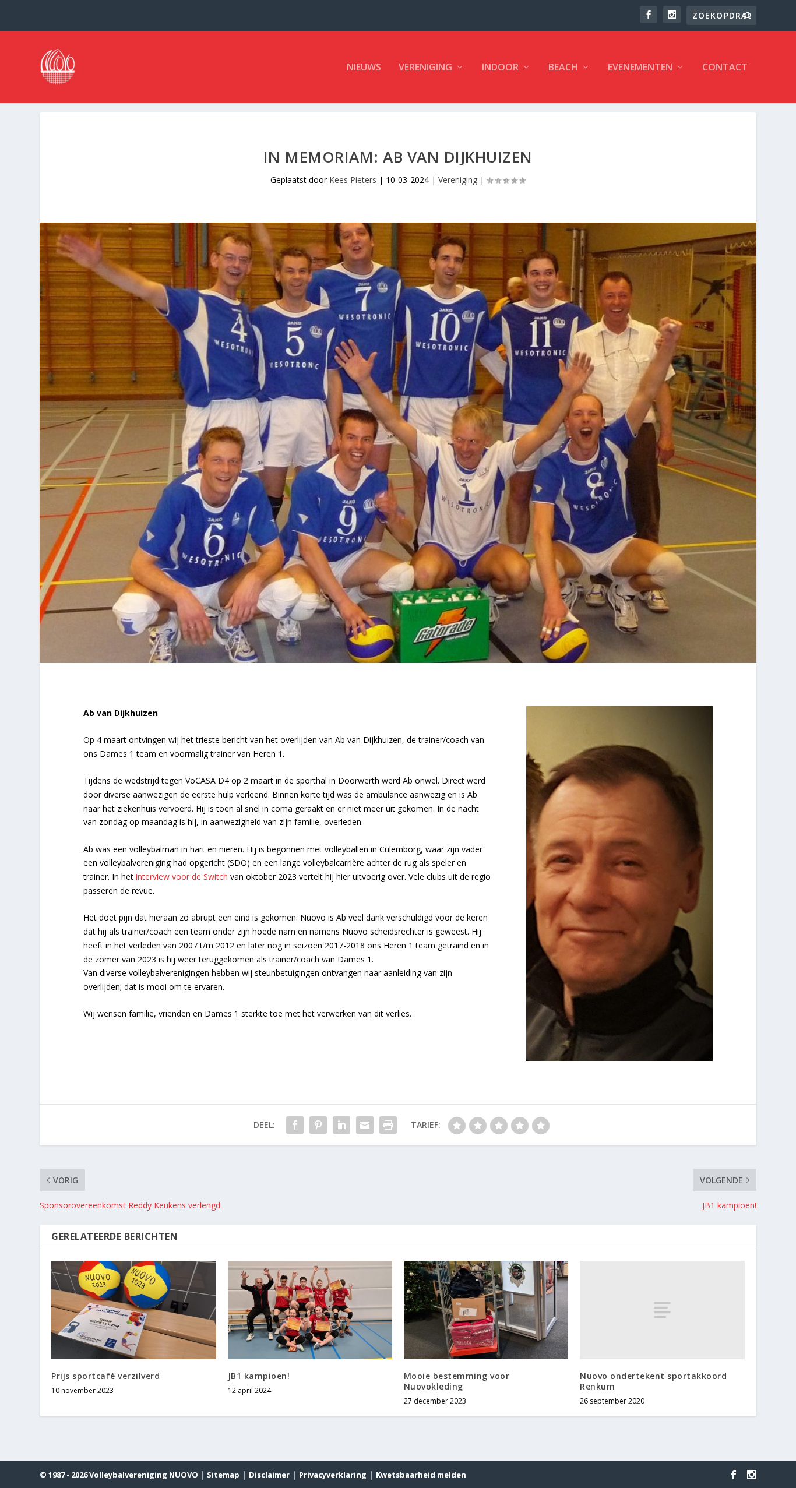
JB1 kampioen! (259, 1375)
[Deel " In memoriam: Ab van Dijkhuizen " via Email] (364, 1125)
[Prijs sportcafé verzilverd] (133, 1310)
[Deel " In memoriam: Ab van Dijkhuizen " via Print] (388, 1125)
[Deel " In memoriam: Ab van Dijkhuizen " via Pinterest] (318, 1125)
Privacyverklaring (333, 1474)
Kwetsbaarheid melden (421, 1474)
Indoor (500, 67)
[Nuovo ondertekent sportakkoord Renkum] (662, 1310)
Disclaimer (269, 1474)
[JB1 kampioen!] (310, 1310)
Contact (725, 67)
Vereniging (425, 67)
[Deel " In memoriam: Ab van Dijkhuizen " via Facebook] (295, 1125)
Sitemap (223, 1474)
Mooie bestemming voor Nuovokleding (457, 1381)
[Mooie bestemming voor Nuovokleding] (486, 1310)
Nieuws (364, 67)
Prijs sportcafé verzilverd (105, 1375)
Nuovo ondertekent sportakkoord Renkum (653, 1381)
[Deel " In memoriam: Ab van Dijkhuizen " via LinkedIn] (341, 1125)
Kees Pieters (352, 179)
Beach (563, 67)
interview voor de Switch (182, 876)
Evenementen (640, 67)
